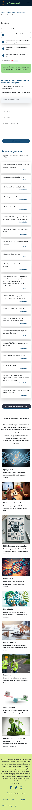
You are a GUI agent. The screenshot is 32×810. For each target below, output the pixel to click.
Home (3, 12)
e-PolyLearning (13, 3)
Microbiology (21, 12)
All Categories (11, 12)
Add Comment (16, 141)
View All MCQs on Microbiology (14, 406)
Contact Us (14, 799)
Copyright (23, 799)
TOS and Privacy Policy (9, 806)
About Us (5, 799)
